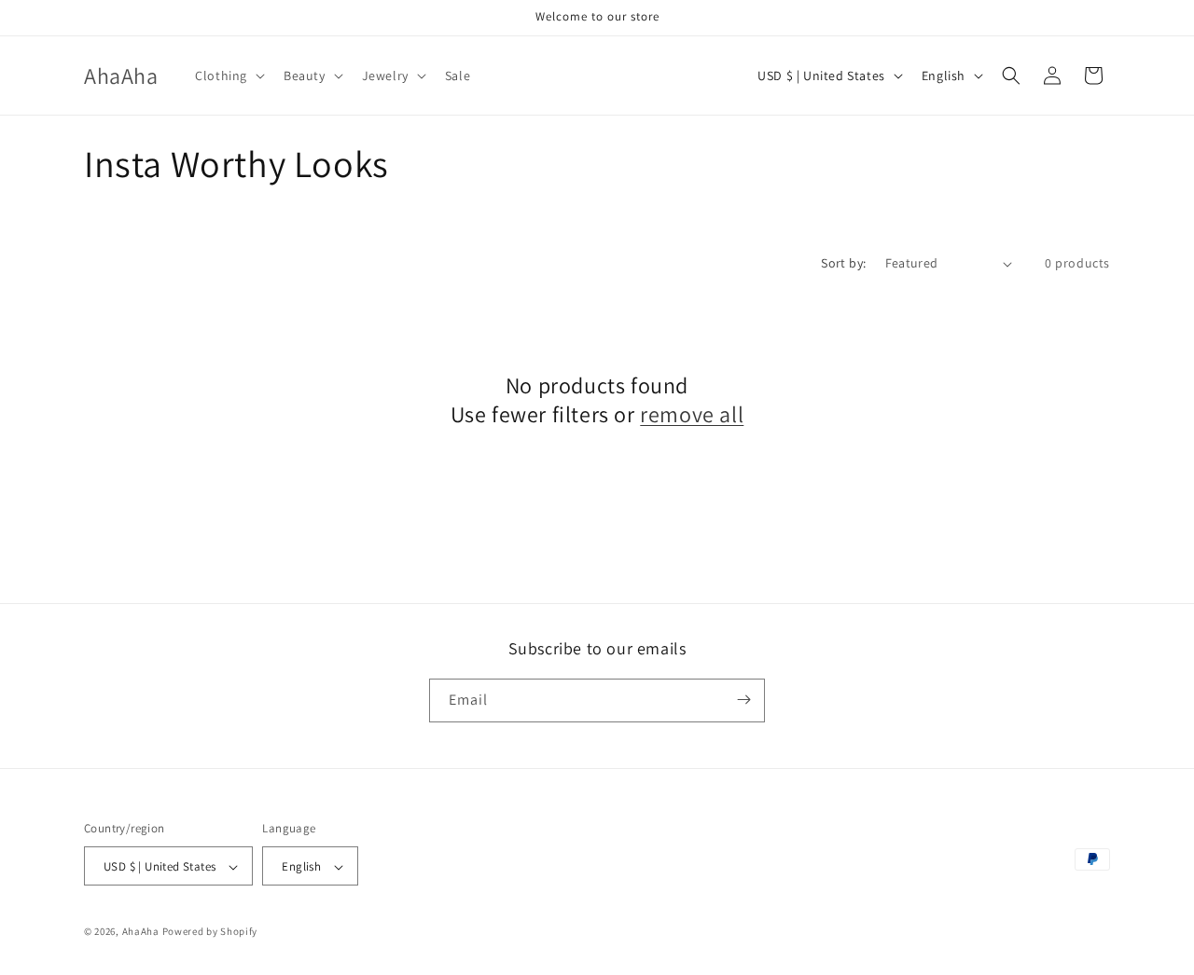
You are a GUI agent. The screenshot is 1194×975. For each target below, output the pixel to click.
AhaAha (141, 932)
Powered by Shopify (210, 932)
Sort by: (843, 262)
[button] (228, 75)
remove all (691, 414)
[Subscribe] (743, 699)
